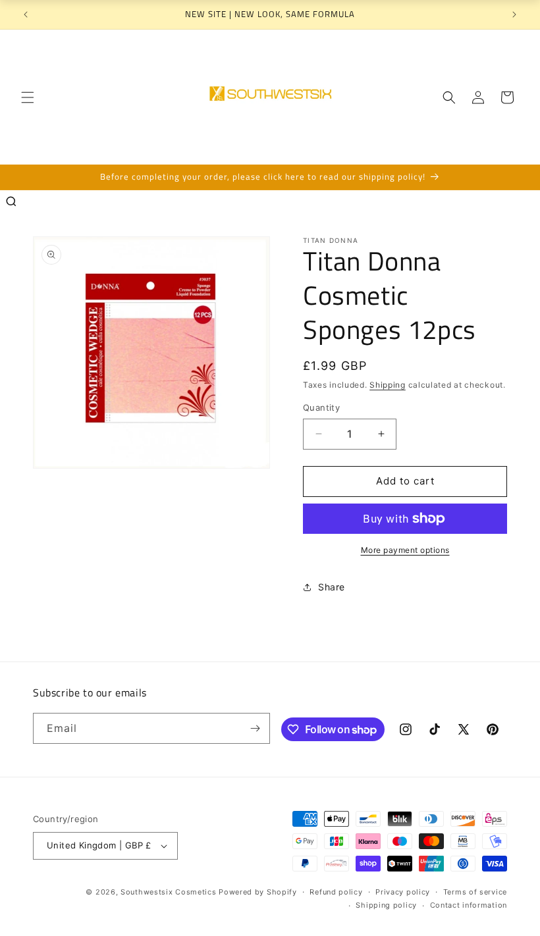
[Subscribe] (254, 728)
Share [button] (331, 586)
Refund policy (336, 892)
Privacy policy (402, 892)
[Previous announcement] (25, 14)
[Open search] (11, 201)
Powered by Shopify (258, 892)
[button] (27, 97)
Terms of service (475, 892)
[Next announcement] (514, 14)
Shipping (387, 385)
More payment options (405, 550)
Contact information (468, 905)
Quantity (321, 407)
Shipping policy (386, 905)
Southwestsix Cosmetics (170, 892)
